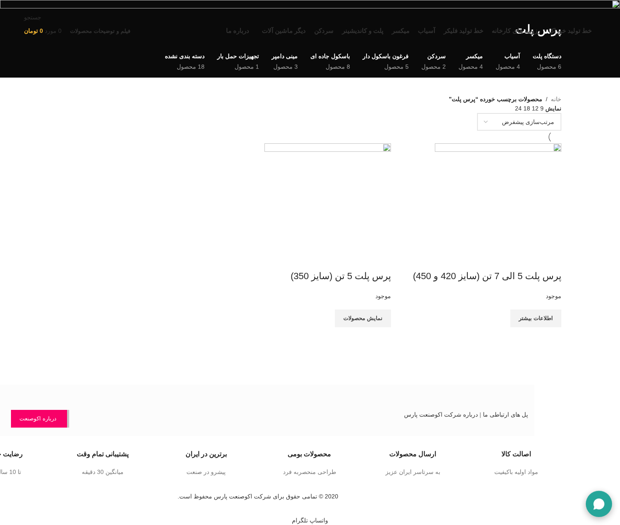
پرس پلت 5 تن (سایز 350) (341, 276)
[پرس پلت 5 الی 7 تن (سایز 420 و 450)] (498, 206)
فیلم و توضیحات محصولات (100, 31)
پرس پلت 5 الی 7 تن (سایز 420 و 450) (487, 276)
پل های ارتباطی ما (505, 414)
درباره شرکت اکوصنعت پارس (441, 414)
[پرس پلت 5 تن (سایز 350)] (327, 206)
